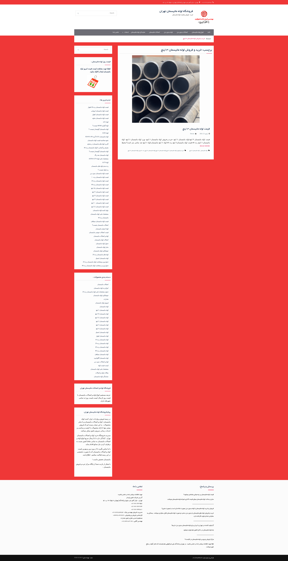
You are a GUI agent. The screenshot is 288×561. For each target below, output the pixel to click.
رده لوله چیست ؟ (103, 170)
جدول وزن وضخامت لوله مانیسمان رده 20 (95, 262)
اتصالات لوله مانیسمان (101, 240)
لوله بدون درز (168, 32)
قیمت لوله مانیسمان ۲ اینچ (100, 192)
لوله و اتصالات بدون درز (101, 362)
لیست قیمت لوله (103, 365)
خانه (209, 32)
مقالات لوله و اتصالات (101, 373)
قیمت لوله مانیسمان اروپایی (99, 111)
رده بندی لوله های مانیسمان (99, 166)
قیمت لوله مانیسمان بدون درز (99, 173)
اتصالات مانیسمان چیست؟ (100, 225)
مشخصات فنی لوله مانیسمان (99, 214)
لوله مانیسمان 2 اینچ (102, 321)
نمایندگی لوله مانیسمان (138, 32)
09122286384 (207, 2)
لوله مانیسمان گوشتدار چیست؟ (98, 151)
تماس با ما (116, 32)
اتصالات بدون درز (182, 32)
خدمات (126, 32)
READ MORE (205, 146)
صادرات (106, 299)
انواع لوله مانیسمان (198, 32)
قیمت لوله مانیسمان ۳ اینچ (196, 129)
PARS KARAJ (78, 558)
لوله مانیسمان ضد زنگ (101, 155)
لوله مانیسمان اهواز (102, 336)
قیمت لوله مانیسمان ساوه (100, 118)
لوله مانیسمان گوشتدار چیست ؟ (98, 129)
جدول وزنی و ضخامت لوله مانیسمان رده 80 (95, 265)
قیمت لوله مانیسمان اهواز (100, 114)
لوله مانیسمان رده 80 (101, 351)
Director (192, 133)
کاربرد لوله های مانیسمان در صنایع (98, 144)
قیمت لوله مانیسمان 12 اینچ (99, 206)
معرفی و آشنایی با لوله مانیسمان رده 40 (96, 148)
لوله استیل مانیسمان (102, 229)
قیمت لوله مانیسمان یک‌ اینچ (99, 188)
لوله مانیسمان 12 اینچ (101, 317)
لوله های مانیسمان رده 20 (100, 254)
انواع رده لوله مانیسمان (101, 288)
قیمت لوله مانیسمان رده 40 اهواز (98, 107)
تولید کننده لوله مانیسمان (100, 210)
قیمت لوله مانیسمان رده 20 (99, 181)
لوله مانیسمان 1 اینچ (102, 310)
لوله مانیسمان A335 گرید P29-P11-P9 (96, 136)
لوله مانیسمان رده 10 (101, 339)
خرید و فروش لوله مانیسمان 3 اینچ (175, 150)
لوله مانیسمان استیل (102, 258)
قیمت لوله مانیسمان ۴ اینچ (100, 199)
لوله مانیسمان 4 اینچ (102, 328)
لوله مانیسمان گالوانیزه (101, 358)
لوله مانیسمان (204, 150)
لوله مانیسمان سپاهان (101, 354)
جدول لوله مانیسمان (102, 243)
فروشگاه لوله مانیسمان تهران (176, 11)
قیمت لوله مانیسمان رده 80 (99, 184)
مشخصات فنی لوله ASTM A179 (98, 159)
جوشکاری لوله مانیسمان (100, 251)
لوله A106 (105, 133)
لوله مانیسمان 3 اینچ (194, 150)
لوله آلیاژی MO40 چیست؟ (100, 125)
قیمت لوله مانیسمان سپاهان (99, 221)
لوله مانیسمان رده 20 (101, 343)
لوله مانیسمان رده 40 (101, 347)
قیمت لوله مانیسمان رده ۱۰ (99, 177)
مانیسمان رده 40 (103, 218)
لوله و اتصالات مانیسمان (101, 236)
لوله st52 (105, 122)
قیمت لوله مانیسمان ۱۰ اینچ (99, 203)
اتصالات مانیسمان (154, 32)
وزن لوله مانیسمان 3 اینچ (134, 150)
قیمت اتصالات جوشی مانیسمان (98, 232)
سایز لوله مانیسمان (102, 247)
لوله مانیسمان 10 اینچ (101, 314)
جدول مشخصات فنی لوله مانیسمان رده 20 (95, 292)
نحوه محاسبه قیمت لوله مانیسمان (98, 140)
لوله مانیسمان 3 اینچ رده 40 (148, 150)
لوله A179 (105, 162)
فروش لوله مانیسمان (101, 303)
